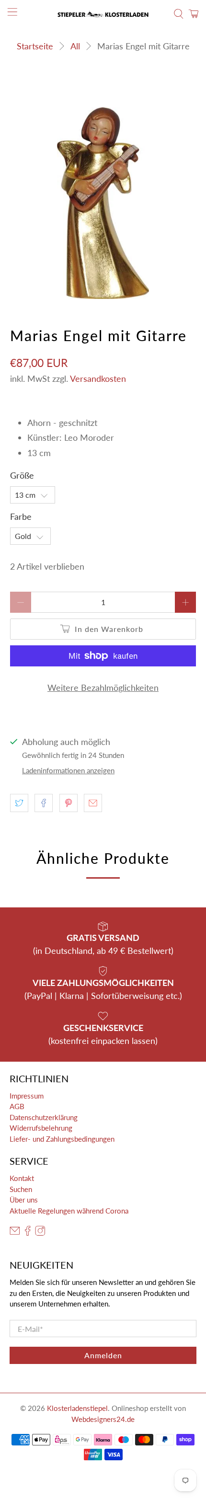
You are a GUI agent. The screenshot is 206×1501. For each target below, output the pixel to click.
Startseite (35, 46)
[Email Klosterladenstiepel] (15, 1233)
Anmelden (103, 1355)
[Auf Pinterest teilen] (68, 803)
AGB (17, 1106)
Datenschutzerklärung (44, 1117)
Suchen (21, 1189)
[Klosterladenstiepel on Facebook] (28, 1233)
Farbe (21, 516)
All (75, 46)
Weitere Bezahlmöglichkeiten (103, 687)
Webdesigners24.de (103, 1419)
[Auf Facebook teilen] (43, 803)
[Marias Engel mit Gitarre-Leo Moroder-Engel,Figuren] (103, 203)
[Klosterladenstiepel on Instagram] (40, 1233)
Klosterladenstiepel (77, 1408)
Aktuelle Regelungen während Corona (69, 1210)
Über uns (24, 1199)
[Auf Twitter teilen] (19, 803)
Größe (22, 475)
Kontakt (22, 1178)
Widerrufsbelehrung (41, 1127)
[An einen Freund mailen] (93, 803)
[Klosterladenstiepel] (103, 14)
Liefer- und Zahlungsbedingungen (62, 1138)
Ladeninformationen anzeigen (68, 770)
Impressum (27, 1095)
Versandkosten (98, 378)
